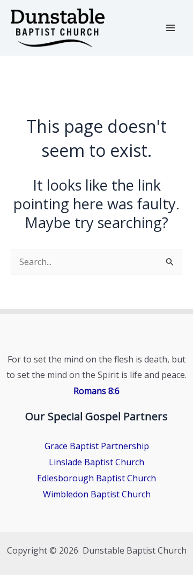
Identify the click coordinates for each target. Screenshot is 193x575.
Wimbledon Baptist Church (97, 494)
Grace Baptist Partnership (96, 446)
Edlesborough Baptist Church (96, 478)
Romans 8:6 (96, 391)
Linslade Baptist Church (96, 462)
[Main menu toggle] (170, 28)
